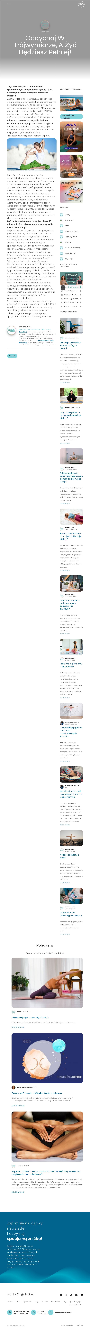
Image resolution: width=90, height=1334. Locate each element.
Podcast (45, 1302)
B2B (18, 1302)
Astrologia (69, 220)
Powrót (12, 356)
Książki (68, 242)
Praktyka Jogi (70, 253)
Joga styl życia (71, 237)
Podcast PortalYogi (72, 248)
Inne (67, 226)
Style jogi (69, 259)
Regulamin (79, 1325)
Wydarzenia (27, 1302)
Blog (36, 1302)
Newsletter (55, 1302)
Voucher (10, 1302)
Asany (67, 215)
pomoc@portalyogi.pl (63, 1312)
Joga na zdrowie (71, 231)
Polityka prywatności (67, 1325)
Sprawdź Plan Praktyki (68, 116)
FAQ (64, 1302)
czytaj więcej (65, 382)
